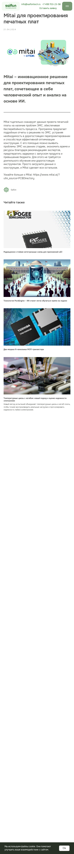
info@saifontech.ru (31, 4)
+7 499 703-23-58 (51, 4)
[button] (48, 8)
